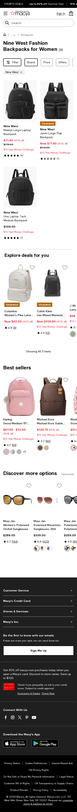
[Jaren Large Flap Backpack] (56, 100)
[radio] (73, 334)
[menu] (5, 13)
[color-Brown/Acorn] (40, 447)
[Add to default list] (32, 267)
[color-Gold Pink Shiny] (36, 548)
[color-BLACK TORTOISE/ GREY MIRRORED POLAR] (67, 548)
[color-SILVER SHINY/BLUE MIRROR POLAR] (49, 548)
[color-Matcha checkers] (72, 334)
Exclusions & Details (29, 693)
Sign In (60, 13)
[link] (20, 140)
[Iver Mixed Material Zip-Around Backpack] (52, 283)
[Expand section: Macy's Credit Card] (38, 601)
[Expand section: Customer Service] (38, 590)
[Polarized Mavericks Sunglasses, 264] (48, 500)
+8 (24, 451)
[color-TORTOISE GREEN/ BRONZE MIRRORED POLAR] (73, 548)
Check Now (48, 693)
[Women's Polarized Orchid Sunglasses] (17, 500)
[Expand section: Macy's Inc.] (38, 622)
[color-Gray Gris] (19, 451)
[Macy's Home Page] (20, 13)
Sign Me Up (38, 650)
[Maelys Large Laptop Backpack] (20, 100)
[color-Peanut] (46, 447)
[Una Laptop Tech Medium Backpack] (20, 187)
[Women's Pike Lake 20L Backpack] (19, 283)
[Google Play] (45, 743)
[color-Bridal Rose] (6, 451)
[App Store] (15, 743)
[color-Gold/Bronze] (43, 548)
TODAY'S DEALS (13, 4)
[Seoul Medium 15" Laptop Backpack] (19, 396)
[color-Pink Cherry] (73, 447)
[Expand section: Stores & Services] (38, 611)
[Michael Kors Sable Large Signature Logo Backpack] (53, 396)
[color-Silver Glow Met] (12, 451)
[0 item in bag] (71, 13)
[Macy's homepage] (5, 35)
